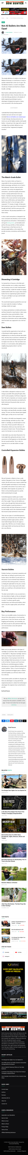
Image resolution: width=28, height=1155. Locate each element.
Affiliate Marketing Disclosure (9, 1132)
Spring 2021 (10, 714)
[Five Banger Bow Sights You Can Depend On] (14, 781)
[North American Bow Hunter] (15, 2)
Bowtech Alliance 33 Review (9, 882)
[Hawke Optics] (14, 1013)
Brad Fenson (9, 32)
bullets (4, 714)
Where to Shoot (5, 1123)
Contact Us (4, 1103)
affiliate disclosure (12, 698)
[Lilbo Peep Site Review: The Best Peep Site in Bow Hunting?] (14, 895)
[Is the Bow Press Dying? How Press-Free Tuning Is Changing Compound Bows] (14, 803)
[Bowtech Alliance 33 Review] (14, 874)
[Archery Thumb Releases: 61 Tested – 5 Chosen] (6, 924)
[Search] (25, 3)
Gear (3, 22)
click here (13, 705)
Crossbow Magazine (21, 1151)
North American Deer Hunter (15, 1149)
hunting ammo (10, 223)
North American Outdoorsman (14, 1146)
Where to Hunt (5, 1121)
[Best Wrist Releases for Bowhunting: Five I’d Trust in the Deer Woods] (14, 850)
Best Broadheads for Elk (17, 929)
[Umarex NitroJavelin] (14, 12)
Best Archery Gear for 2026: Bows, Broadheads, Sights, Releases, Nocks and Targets (13, 836)
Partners (4, 1095)
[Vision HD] (13, 1008)
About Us (4, 1100)
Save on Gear (5, 1118)
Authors (3, 1092)
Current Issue (5, 1089)
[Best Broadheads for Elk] (6, 932)
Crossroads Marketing (14, 1143)
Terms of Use (5, 1129)
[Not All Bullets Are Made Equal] (14, 53)
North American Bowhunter (9, 1151)
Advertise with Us (6, 1098)
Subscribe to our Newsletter (8, 1115)
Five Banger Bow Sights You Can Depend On (14, 790)
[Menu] (3, 3)
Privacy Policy (5, 1126)
